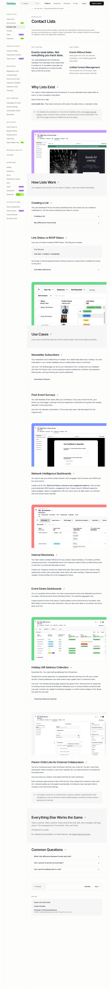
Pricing (75, 3)
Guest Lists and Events (81, 834)
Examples (67, 3)
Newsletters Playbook (42, 379)
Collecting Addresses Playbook (45, 699)
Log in (84, 3)
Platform (48, 3)
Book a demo (96, 3)
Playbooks (57, 3)
